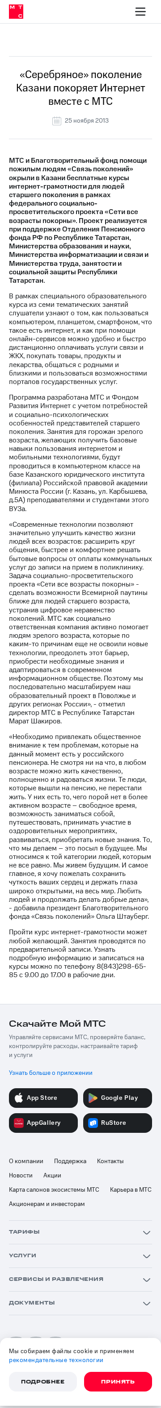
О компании (26, 1161)
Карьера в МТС (131, 1189)
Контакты (110, 1161)
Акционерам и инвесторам (47, 1204)
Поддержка (70, 1161)
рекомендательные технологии (56, 1360)
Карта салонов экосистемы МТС (54, 1189)
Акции (52, 1175)
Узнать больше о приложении (51, 1073)
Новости (21, 1175)
